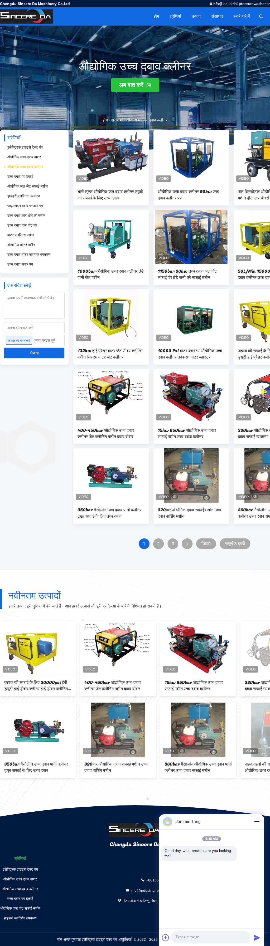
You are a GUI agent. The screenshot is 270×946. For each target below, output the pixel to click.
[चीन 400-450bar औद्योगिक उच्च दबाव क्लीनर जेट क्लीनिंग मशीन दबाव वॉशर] (111, 396)
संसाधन (217, 16)
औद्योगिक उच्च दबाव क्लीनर (25, 167)
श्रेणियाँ (175, 16)
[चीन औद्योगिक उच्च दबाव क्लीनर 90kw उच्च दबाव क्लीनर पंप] (191, 157)
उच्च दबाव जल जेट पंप (22, 225)
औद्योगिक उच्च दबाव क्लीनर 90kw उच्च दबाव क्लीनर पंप (188, 195)
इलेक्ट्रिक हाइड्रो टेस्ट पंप (25, 147)
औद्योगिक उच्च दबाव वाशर (24, 157)
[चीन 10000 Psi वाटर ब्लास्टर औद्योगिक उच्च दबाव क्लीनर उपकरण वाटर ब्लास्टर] (191, 316)
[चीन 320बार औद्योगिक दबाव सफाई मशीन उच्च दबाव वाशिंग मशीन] (191, 475)
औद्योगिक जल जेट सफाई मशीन (27, 186)
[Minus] (257, 821)
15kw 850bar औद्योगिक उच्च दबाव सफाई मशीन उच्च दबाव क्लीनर (187, 433)
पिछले (206, 543)
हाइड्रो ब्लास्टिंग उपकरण (23, 196)
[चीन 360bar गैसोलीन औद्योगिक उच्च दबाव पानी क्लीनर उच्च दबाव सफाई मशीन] (198, 730)
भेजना (34, 353)
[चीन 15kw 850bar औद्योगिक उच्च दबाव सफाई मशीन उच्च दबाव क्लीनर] (191, 396)
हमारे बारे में (241, 16)
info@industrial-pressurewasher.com (161, 890)
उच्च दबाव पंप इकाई (20, 176)
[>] (187, 543)
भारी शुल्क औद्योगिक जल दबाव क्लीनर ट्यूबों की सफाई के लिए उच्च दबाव (110, 195)
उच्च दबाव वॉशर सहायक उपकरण (29, 254)
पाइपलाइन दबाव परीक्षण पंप (25, 206)
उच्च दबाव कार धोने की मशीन (26, 215)
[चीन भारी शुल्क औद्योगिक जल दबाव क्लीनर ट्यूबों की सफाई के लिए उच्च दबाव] (111, 157)
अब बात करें (132, 85)
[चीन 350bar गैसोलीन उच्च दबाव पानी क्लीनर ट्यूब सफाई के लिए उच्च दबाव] (111, 475)
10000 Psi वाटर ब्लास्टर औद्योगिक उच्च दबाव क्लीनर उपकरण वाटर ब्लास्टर (190, 354)
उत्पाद (196, 16)
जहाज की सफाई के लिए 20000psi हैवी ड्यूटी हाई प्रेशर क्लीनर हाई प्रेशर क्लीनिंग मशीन (36, 685)
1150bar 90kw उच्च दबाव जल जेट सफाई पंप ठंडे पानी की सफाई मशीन (187, 274)
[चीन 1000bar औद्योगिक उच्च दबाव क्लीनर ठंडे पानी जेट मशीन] (111, 237)
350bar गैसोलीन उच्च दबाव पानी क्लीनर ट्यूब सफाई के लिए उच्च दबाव (109, 513)
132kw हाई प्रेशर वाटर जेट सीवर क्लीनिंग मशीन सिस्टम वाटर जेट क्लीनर (110, 354)
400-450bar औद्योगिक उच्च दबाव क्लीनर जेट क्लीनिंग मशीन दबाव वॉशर (106, 433)
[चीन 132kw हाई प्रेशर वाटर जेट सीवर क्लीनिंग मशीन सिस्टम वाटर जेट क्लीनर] (111, 316)
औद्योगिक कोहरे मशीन (21, 245)
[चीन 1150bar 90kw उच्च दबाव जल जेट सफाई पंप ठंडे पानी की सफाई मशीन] (191, 237)
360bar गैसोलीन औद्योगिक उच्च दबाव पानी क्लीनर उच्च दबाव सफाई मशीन (198, 767)
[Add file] (165, 937)
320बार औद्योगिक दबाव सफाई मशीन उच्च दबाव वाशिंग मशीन (189, 513)
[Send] (257, 937)
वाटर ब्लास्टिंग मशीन (20, 235)
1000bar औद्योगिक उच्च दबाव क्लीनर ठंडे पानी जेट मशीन (111, 274)
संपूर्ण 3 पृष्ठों (235, 543)
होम (156, 16)
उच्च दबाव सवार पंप (20, 264)
